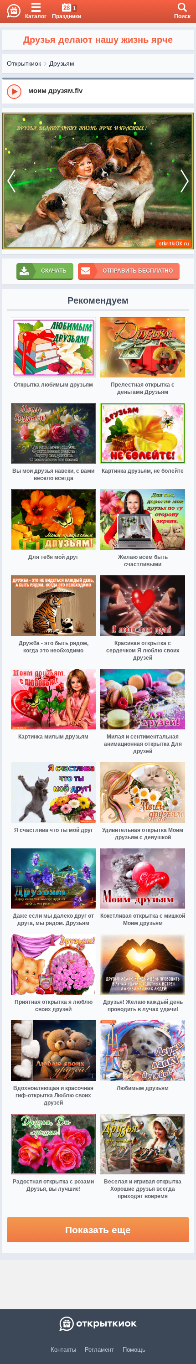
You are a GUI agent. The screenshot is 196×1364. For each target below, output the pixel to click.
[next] (184, 181)
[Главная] (10, 11)
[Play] (14, 91)
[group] (98, 91)
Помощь (134, 1349)
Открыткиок (24, 63)
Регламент (99, 1349)
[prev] (11, 181)
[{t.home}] (98, 1324)
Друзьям (61, 63)
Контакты (63, 1349)
